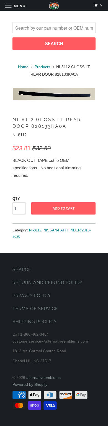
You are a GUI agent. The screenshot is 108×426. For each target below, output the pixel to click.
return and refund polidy (47, 282)
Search (22, 269)
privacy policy (31, 295)
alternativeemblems (43, 377)
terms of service (35, 308)
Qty (16, 199)
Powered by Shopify (29, 384)
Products (42, 67)
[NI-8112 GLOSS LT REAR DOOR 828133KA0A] (54, 94)
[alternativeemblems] (54, 5)
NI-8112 (35, 230)
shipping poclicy (34, 321)
